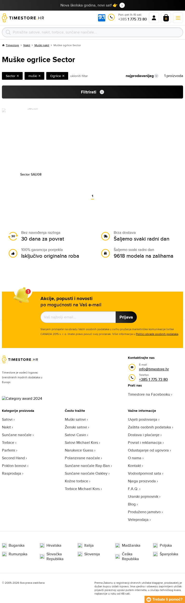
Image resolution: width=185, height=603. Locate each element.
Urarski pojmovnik (143, 496)
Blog (132, 504)
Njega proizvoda (142, 481)
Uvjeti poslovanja (142, 419)
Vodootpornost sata (144, 473)
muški (32, 75)
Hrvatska (53, 545)
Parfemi (8, 450)
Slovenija (92, 554)
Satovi (7, 419)
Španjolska (169, 554)
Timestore (12, 45)
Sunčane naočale (17, 435)
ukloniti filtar (79, 76)
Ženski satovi (76, 427)
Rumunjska (18, 554)
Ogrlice (55, 75)
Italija (89, 545)
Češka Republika (130, 556)
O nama (134, 458)
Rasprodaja (11, 473)
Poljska (166, 545)
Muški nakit (41, 45)
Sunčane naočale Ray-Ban (87, 465)
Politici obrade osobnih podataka (157, 334)
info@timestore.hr (154, 369)
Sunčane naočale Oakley (86, 473)
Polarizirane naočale (82, 458)
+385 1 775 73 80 (153, 379)
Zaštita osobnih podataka (149, 427)
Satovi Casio (75, 435)
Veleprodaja (138, 519)
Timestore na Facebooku (149, 394)
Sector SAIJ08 (30, 174)
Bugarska (17, 545)
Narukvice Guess (79, 450)
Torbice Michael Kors (82, 489)
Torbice (8, 442)
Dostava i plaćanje (143, 435)
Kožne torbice (76, 481)
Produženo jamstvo (144, 512)
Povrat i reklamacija (145, 442)
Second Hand (13, 458)
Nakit (26, 45)
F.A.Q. (133, 489)
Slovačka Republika (55, 556)
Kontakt (134, 465)
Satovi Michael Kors (81, 442)
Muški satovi (75, 419)
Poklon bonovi (14, 465)
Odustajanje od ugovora (148, 450)
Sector (10, 75)
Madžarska (131, 545)
